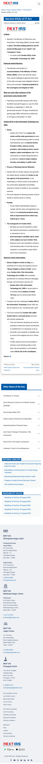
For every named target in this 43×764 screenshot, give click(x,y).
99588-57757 (9, 685)
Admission (6, 725)
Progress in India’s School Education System (20, 480)
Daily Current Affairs (14, 10)
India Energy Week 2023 (11, 412)
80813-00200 (9, 577)
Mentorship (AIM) (8, 699)
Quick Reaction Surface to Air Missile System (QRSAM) (19, 404)
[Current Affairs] (11, 3)
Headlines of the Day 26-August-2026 (17, 497)
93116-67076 (9, 615)
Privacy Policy (7, 733)
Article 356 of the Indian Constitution (16, 442)
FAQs (4, 727)
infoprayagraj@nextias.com (13, 688)
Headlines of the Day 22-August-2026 (17, 509)
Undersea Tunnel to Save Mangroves (16, 448)
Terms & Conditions (9, 736)
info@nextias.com (10, 580)
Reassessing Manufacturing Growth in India (19, 476)
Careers (5, 730)
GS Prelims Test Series (10, 709)
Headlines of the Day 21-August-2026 (17, 513)
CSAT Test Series (8, 712)
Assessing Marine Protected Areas (31, 369)
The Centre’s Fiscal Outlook (14, 484)
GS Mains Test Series (9, 715)
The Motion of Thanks (11, 396)
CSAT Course (7, 704)
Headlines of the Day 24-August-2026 (17, 505)
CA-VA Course (7, 702)
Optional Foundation (9, 717)
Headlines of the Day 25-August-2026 (17, 501)
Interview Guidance (9, 720)
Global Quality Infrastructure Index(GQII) (12, 369)
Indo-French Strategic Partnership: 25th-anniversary (17, 433)
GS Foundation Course (10, 693)
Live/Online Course (9, 696)
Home (3, 10)
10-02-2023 (27, 10)
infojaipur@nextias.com (12, 652)
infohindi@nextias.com (12, 617)
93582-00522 (9, 650)
